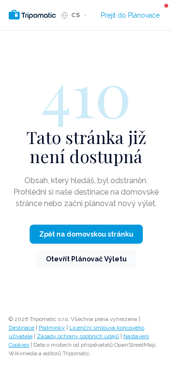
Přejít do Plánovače (130, 15)
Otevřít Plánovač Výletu (86, 259)
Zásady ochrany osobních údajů (78, 336)
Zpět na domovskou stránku (86, 234)
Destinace (21, 327)
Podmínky (52, 327)
